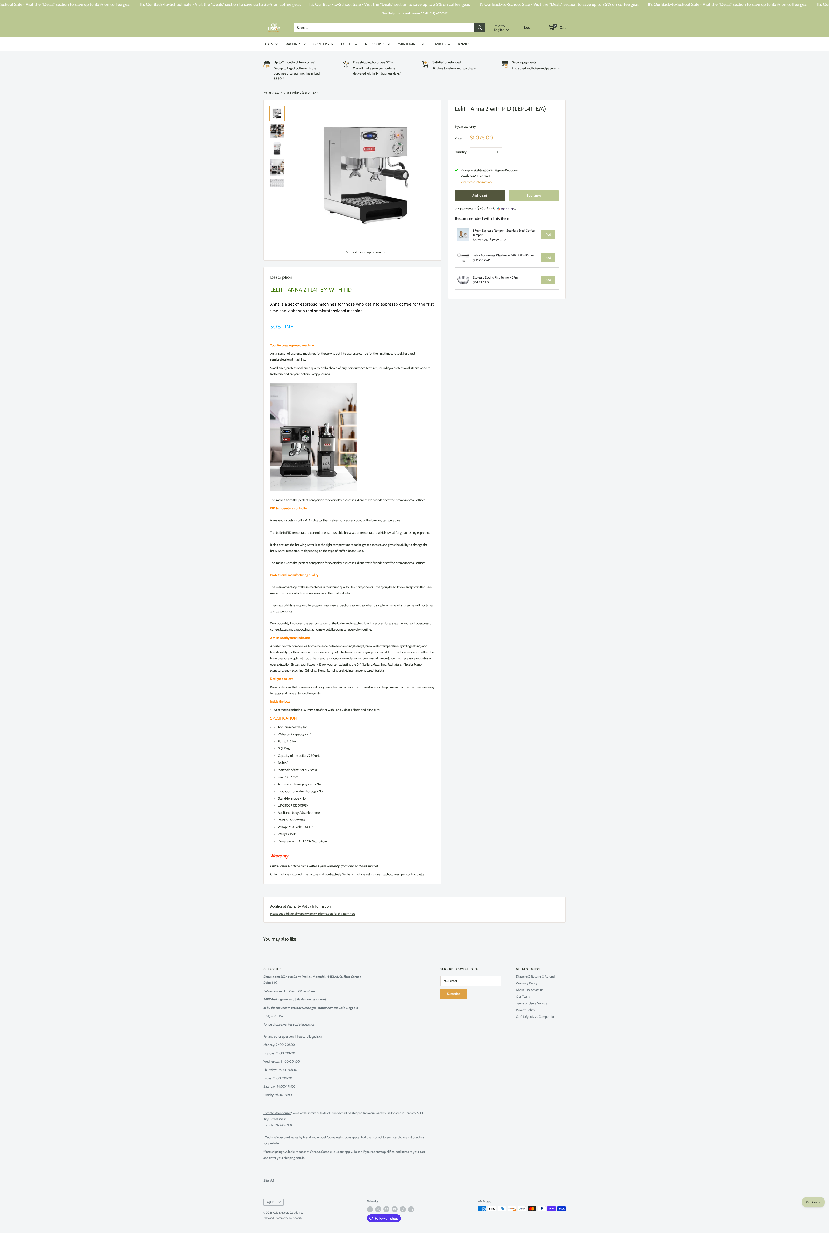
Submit (558, 627)
